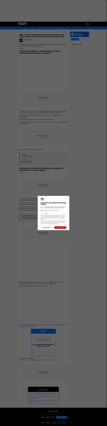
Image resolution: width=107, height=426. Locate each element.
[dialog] (53, 213)
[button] (53, 213)
